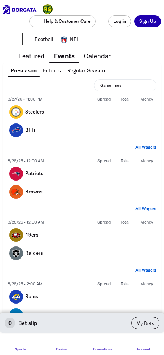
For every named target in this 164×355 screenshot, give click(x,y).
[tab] (31, 55)
